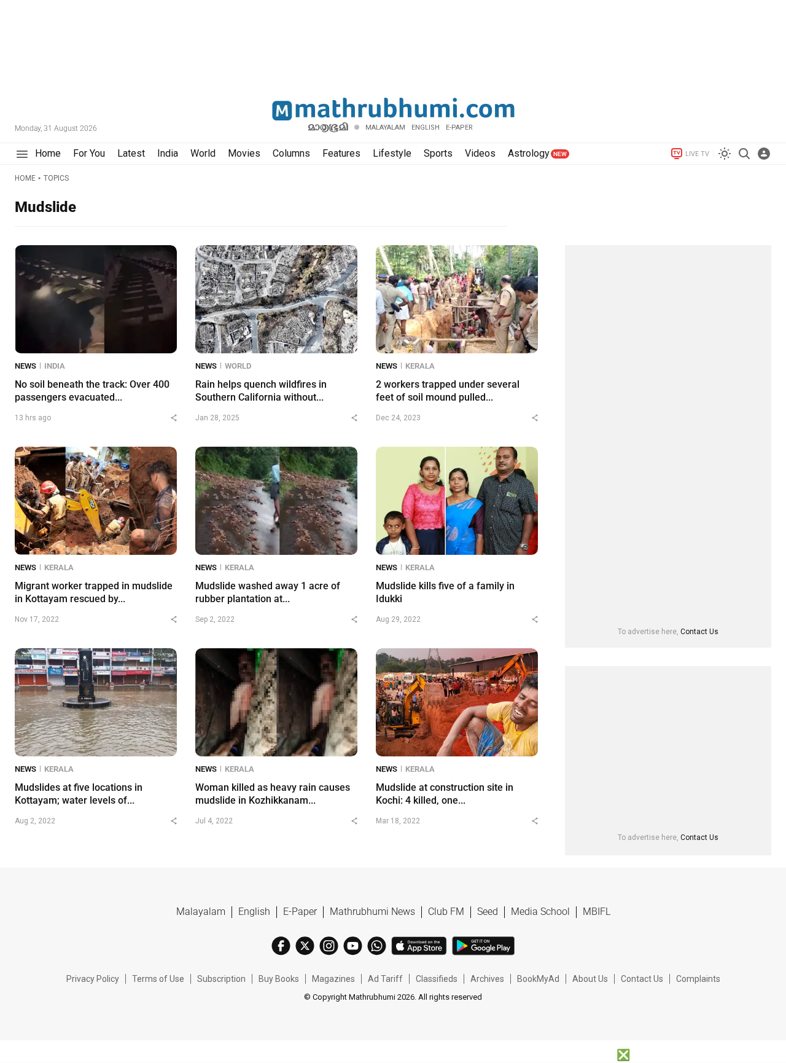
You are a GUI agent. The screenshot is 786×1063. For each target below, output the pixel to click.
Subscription (221, 979)
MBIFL (596, 911)
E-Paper (300, 911)
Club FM (446, 911)
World (238, 366)
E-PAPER (459, 127)
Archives (487, 979)
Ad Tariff (385, 979)
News (25, 366)
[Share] (174, 418)
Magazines (333, 979)
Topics (56, 178)
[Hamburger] (22, 154)
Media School (540, 911)
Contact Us (699, 631)
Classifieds (436, 979)
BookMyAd (538, 979)
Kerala (420, 366)
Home (25, 178)
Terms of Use (158, 979)
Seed (487, 911)
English (254, 911)
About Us (590, 979)
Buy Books (279, 979)
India (54, 366)
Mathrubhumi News (372, 911)
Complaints (698, 979)
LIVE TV (697, 154)
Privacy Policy (92, 979)
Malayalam (385, 127)
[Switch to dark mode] (724, 153)
